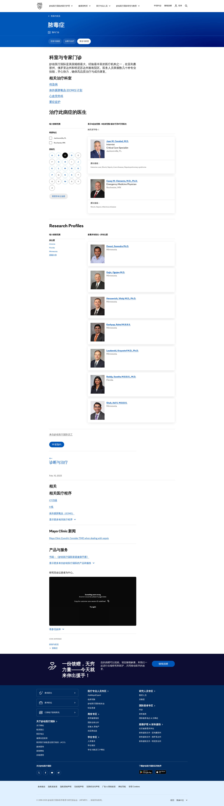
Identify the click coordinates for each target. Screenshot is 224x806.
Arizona (52, 244)
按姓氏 (52, 149)
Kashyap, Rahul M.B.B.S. (118, 324)
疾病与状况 (55, 16)
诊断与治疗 (69, 41)
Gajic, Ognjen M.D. (115, 272)
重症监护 (54, 102)
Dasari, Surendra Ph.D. (117, 246)
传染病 (53, 84)
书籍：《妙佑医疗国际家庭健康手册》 (69, 557)
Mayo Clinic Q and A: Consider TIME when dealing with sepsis (79, 538)
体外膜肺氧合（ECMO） (61, 513)
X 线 (51, 506)
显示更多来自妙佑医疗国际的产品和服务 (70, 563)
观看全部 (53, 255)
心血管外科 (56, 96)
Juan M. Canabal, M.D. (117, 141)
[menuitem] (55, 41)
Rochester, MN (59, 143)
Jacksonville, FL (60, 138)
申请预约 (56, 444)
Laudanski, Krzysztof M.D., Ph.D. (122, 350)
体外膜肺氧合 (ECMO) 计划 (65, 90)
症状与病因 (55, 41)
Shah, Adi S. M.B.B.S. (116, 402)
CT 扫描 (53, 500)
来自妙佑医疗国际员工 (61, 434)
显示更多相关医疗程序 (61, 519)
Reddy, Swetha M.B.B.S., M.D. (121, 376)
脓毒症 (56, 25)
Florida (52, 248)
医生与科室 (84, 41)
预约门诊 (55, 32)
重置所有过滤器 (58, 196)
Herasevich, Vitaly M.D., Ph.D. (121, 298)
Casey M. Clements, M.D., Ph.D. (122, 180)
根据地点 (53, 132)
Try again (93, 607)
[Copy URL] (108, 601)
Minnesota (53, 251)
